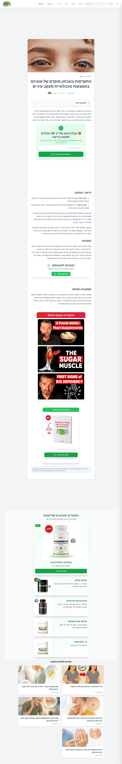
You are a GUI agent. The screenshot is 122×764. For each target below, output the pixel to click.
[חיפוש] (112, 4)
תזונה (73, 4)
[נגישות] (117, 4)
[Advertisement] (61, 24)
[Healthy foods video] (61, 332)
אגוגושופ (50, 4)
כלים (59, 4)
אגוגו (54, 93)
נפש (66, 4)
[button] (61, 103)
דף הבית (88, 76)
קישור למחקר (78, 222)
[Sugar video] (61, 359)
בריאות (81, 4)
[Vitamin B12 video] (61, 386)
